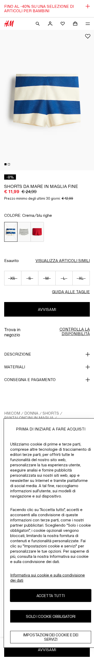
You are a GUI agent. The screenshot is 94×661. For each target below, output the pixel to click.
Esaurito (11, 260)
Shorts (51, 413)
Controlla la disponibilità (75, 331)
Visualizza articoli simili (63, 260)
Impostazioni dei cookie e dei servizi (50, 637)
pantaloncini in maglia (29, 418)
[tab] (5, 164)
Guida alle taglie (71, 292)
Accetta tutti (51, 595)
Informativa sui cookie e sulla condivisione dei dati (47, 578)
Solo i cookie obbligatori (50, 616)
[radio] (10, 231)
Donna (31, 413)
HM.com (12, 413)
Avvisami (47, 309)
